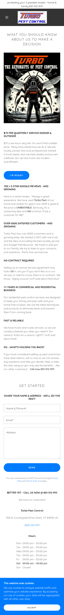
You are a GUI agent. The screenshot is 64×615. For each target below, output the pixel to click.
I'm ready (16, 175)
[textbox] (32, 408)
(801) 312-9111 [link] (32, 525)
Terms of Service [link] (34, 481)
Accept (32, 607)
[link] (32, 17)
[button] (7, 17)
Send (32, 467)
